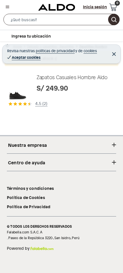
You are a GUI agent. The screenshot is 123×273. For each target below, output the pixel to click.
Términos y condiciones (30, 188)
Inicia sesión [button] (95, 6)
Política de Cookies (26, 197)
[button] (61, 21)
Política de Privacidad (28, 206)
